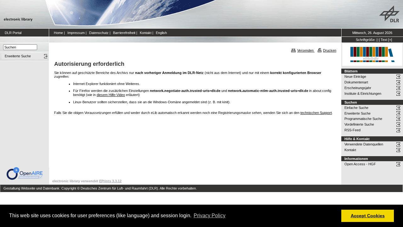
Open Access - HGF (360, 164)
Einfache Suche (356, 108)
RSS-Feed (352, 130)
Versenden (306, 50)
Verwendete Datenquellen (363, 144)
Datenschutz (99, 33)
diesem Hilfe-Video (111, 95)
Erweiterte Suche (357, 113)
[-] (378, 40)
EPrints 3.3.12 (110, 181)
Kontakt (145, 33)
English (161, 33)
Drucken (329, 50)
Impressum (76, 33)
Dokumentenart (356, 82)
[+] (390, 40)
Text (384, 40)
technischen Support (316, 113)
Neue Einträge (355, 76)
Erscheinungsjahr (357, 88)
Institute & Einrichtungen (362, 93)
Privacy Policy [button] (209, 215)
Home (58, 33)
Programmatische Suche (363, 119)
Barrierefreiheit (124, 33)
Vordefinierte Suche (359, 124)
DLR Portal (13, 33)
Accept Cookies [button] (368, 215)
